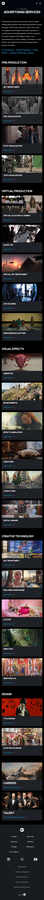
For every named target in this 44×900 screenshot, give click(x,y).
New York (30, 836)
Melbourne (30, 847)
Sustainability (22, 867)
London (14, 836)
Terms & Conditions (22, 882)
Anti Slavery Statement (22, 872)
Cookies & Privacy (22, 877)
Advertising (23, 9)
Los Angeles (14, 852)
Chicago (14, 847)
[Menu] (37, 3)
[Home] (22, 829)
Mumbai (30, 842)
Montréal (13, 842)
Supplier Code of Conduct (22, 887)
